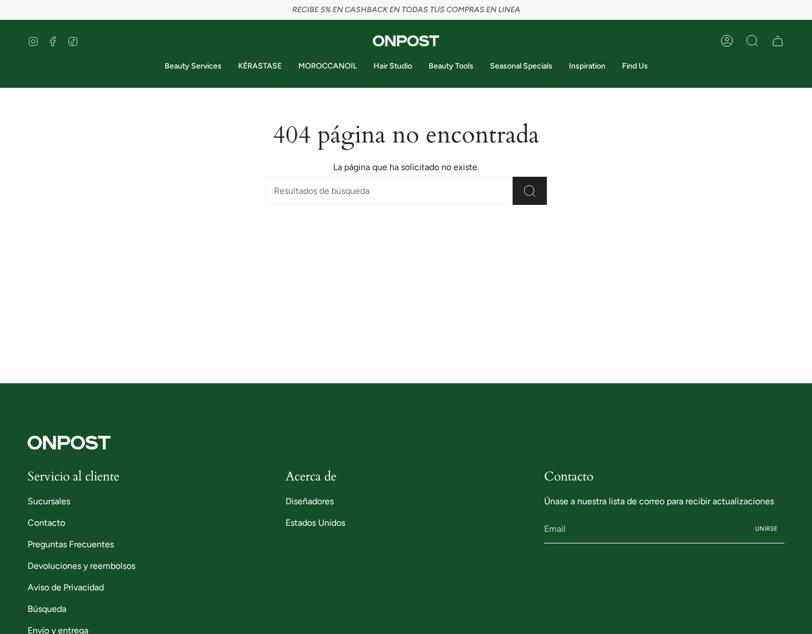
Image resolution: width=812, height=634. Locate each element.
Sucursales (49, 501)
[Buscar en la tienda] (530, 191)
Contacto (46, 522)
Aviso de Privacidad (66, 587)
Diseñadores (310, 501)
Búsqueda (47, 609)
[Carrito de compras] (777, 40)
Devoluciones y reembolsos (81, 566)
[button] (752, 40)
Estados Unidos (315, 522)
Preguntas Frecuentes (71, 544)
